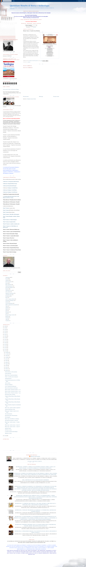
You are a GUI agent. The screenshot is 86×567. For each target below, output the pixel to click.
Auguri (7, 319)
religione (7, 307)
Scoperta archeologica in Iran (10, 409)
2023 (5, 331)
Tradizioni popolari (9, 286)
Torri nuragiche (7, 417)
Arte (6, 313)
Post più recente (26, 96)
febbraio (6, 368)
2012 (5, 349)
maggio (6, 363)
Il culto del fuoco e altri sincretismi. (11, 371)
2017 (5, 341)
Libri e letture (8, 291)
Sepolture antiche (8, 428)
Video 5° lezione (6, 212)
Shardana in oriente (8, 433)
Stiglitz (7, 309)
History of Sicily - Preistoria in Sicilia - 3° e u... (13, 389)
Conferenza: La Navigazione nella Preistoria (11, 181)
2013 (5, 347)
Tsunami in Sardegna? (9, 384)
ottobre (6, 355)
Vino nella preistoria (8, 413)
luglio (6, 360)
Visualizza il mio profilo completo (35, 461)
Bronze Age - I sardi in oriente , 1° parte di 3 (12, 426)
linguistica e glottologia (10, 293)
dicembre (7, 352)
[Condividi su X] (45, 60)
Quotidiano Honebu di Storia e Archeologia (29, 5)
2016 (5, 342)
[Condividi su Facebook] (46, 60)
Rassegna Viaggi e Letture (10, 314)
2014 (5, 345)
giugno (6, 362)
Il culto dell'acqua (8, 373)
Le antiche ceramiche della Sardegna (11, 431)
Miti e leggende (8, 284)
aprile (6, 365)
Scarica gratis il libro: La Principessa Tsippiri (11, 89)
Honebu (7, 288)
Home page (41, 96)
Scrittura (7, 301)
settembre (7, 357)
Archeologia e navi (9, 290)
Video (7, 306)
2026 (5, 326)
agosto (6, 358)
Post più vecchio (56, 96)
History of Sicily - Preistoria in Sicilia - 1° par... (13, 392)
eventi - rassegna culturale (10, 299)
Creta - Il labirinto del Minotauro (10, 386)
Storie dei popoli (8, 281)
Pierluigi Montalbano (35, 456)
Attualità (7, 280)
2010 (5, 435)
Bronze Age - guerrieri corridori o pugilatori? (12, 407)
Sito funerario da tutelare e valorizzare (11, 420)
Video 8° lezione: (10, 219)
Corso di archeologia (9, 303)
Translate (34, 26)
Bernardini (7, 312)
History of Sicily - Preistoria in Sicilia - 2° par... (13, 391)
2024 (5, 329)
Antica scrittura (7, 383)
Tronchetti (7, 317)
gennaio (6, 370)
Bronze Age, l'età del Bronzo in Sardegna (12, 418)
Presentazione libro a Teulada (10, 394)
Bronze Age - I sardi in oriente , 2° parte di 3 (12, 425)
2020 (5, 336)
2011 (5, 350)
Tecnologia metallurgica (10, 300)
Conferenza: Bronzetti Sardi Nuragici (9, 185)
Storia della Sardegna (9, 287)
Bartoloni (7, 316)
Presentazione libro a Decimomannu (11, 415)
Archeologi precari (8, 378)
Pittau (7, 297)
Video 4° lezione (6, 210)
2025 (5, 327)
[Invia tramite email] (43, 60)
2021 (5, 334)
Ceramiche (7, 320)
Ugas (6, 310)
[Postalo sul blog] (44, 60)
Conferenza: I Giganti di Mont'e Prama (10, 183)
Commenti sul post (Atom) (31, 98)
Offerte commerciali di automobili (11, 304)
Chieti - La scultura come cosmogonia (11, 376)
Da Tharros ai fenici (8, 429)
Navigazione (8, 296)
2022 (5, 332)
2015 (5, 344)
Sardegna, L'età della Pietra (13, 187)
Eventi (29, 62)
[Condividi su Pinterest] (47, 60)
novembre (7, 353)
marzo (6, 367)
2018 (5, 339)
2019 (5, 337)
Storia (7, 283)
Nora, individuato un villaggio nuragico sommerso (35, 479)
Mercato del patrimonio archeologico (11, 387)
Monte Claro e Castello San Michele (11, 375)
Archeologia (8, 277)
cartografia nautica (9, 294)
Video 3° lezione (6, 208)
